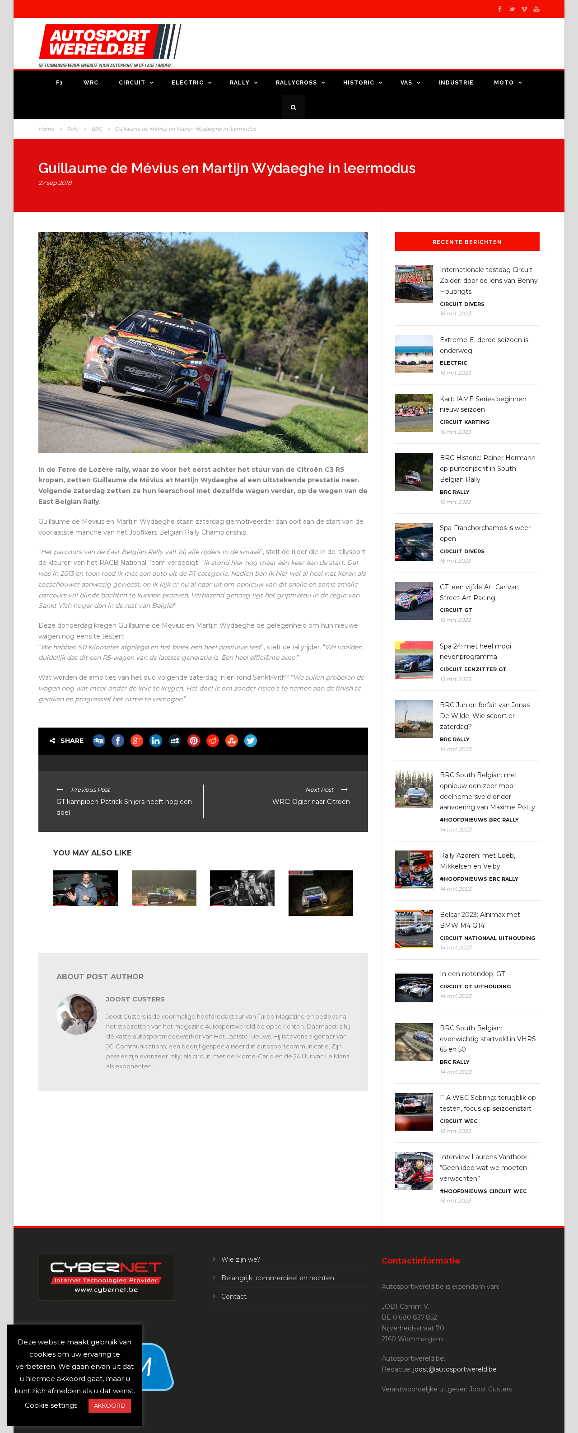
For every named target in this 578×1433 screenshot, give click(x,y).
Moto (504, 83)
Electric (188, 83)
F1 (59, 83)
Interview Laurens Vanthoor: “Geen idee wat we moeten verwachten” (484, 1168)
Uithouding (517, 938)
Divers (474, 304)
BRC (96, 129)
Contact (234, 1296)
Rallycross (296, 83)
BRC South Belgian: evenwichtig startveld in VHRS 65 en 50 (488, 1039)
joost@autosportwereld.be (455, 1369)
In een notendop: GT (472, 974)
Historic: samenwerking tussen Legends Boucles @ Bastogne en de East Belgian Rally (162, 924)
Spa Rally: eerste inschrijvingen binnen (317, 927)
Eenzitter (480, 669)
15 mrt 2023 (455, 372)
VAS (406, 83)
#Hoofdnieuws (463, 820)
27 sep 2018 (54, 182)
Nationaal (480, 938)
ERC (494, 879)
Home (46, 129)
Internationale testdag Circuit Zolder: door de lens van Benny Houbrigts (489, 281)
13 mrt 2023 (455, 1131)
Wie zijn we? (241, 1259)
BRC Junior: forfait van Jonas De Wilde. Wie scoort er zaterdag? (485, 716)
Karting (476, 422)
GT (468, 610)
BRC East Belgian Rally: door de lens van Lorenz (84, 917)
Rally (240, 83)
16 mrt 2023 (455, 313)
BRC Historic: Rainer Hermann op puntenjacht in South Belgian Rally (488, 469)
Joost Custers (135, 999)
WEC (470, 1121)
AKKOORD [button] (110, 1405)
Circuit (132, 83)
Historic (358, 83)
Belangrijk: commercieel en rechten (277, 1278)
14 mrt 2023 (455, 749)
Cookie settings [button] (51, 1405)
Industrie (456, 83)
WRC (91, 83)
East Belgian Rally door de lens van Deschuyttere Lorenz (242, 921)
